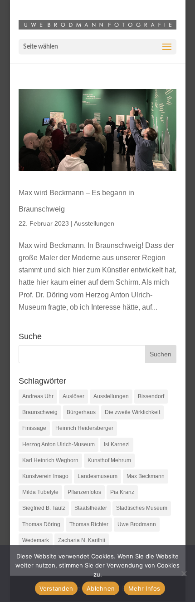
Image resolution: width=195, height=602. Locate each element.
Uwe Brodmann (136, 524)
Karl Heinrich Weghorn (50, 460)
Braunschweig (40, 412)
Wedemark (35, 540)
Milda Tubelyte (40, 492)
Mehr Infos (144, 588)
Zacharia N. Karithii (81, 540)
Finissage (34, 428)
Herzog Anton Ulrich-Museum (58, 444)
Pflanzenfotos (84, 492)
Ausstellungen (94, 223)
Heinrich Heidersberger (84, 428)
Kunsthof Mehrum (109, 460)
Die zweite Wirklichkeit (132, 412)
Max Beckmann (146, 476)
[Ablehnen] (183, 573)
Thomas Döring (41, 524)
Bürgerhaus (81, 412)
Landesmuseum (97, 476)
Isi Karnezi (117, 444)
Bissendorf (151, 396)
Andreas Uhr (38, 396)
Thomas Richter (88, 524)
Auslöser (73, 396)
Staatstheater (90, 508)
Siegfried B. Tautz (43, 508)
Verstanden (56, 588)
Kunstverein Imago (45, 476)
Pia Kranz (122, 492)
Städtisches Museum (141, 508)
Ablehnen (101, 588)
